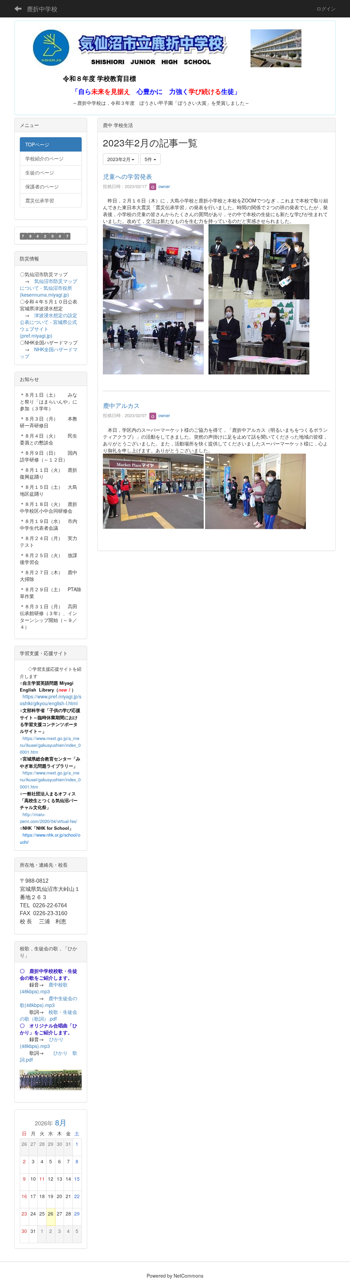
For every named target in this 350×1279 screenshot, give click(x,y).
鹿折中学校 (42, 8)
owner (163, 186)
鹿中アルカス (121, 405)
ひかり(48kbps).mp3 (42, 1042)
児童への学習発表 (127, 176)
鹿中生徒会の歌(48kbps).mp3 (48, 1001)
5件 (149, 159)
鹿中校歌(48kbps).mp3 (44, 988)
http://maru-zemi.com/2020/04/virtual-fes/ (48, 817)
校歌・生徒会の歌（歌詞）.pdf (48, 1015)
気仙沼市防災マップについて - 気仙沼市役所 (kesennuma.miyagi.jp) (48, 288)
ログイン (326, 8)
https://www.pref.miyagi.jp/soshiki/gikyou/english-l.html (50, 700)
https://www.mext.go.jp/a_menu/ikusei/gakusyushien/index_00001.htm (50, 745)
